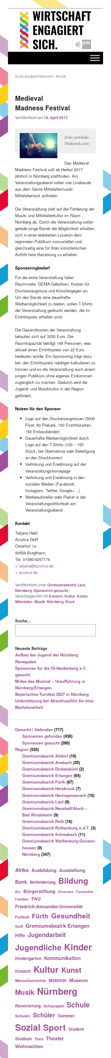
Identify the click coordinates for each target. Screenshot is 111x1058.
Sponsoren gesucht (51, 590)
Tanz (39, 1039)
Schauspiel (53, 1006)
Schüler (44, 1015)
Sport (54, 1027)
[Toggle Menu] (95, 58)
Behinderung (43, 882)
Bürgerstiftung (39, 891)
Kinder (78, 946)
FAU (36, 898)
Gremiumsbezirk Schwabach (49, 834)
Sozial (27, 1027)
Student (76, 1029)
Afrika (22, 870)
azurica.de (28, 572)
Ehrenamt (65, 891)
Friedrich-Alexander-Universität (49, 906)
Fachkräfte (84, 891)
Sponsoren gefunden (42, 736)
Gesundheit (70, 916)
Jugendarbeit (47, 934)
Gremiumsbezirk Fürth (43, 782)
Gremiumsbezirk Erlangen (47, 775)
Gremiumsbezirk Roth (43, 821)
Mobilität (58, 980)
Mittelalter (24, 601)
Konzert (56, 596)
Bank (21, 881)
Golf (19, 926)
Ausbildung (43, 870)
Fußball (22, 917)
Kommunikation (62, 958)
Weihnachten (29, 1046)
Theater (55, 1038)
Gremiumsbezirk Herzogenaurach (54, 795)
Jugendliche (38, 947)
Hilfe (20, 935)
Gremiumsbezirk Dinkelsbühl (50, 769)
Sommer (66, 1015)
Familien (22, 899)
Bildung (73, 880)
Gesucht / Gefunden (34, 729)
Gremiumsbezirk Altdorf (45, 756)
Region (22, 749)
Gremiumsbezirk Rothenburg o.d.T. (56, 828)
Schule (78, 1004)
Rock (70, 601)
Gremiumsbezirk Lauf (66, 585)
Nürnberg (23, 590)
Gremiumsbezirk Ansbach (47, 762)
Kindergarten (28, 958)
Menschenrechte (30, 980)
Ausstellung (72, 870)
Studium (23, 1038)
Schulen (22, 1016)
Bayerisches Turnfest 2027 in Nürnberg (52, 694)
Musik (40, 601)
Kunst (82, 596)
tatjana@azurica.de (36, 566)
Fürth (40, 915)
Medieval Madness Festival (42, 103)
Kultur (69, 596)
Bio (18, 891)
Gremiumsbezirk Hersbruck (48, 788)
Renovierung (28, 1005)
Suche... (23, 621)
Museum (78, 980)
